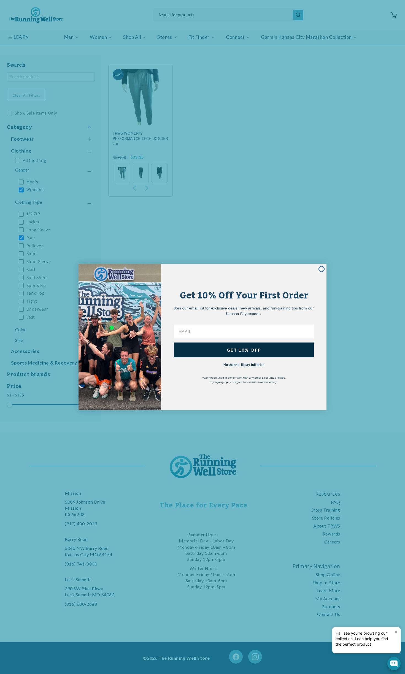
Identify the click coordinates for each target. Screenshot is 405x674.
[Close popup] (396, 632)
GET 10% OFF (244, 349)
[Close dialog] (321, 269)
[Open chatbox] (394, 663)
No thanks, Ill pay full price (243, 365)
